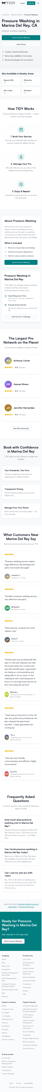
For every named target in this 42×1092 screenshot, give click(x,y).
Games (25, 991)
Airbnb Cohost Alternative (28, 973)
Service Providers (29, 981)
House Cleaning (28, 1032)
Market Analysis (7, 1067)
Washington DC (7, 1019)
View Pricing (21, 44)
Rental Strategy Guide (10, 990)
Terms (11, 1083)
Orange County (7, 1009)
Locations (5, 15)
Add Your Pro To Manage (21, 317)
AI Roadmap (6, 1070)
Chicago (5, 1029)
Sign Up (31, 3)
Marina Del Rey (16, 15)
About (4, 959)
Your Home (27, 959)
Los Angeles (6, 1016)
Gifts (24, 994)
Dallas (4, 1006)
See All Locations (8, 1039)
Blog (3, 963)
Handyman (26, 1035)
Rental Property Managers (28, 964)
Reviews (5, 996)
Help (3, 993)
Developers (27, 987)
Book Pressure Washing (21, 38)
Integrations (6, 969)
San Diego (5, 1026)
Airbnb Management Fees (9, 979)
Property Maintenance (31, 1038)
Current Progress (8, 1074)
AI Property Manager (30, 1006)
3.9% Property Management (28, 1016)
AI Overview (6, 1058)
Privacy (18, 1083)
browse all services (26, 907)
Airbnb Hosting (28, 968)
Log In (22, 3)
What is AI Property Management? (9, 1062)
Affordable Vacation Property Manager (30, 1010)
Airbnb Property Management (28, 1021)
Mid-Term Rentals (29, 977)
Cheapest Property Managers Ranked (9, 985)
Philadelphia (6, 1036)
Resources (6, 966)
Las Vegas (5, 1012)
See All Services (28, 1048)
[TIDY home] (10, 3)
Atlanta (4, 1033)
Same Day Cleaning (30, 1045)
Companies (27, 984)
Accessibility (28, 1083)
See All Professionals (21, 428)
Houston (5, 1023)
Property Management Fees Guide (10, 974)
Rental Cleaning (28, 1042)
